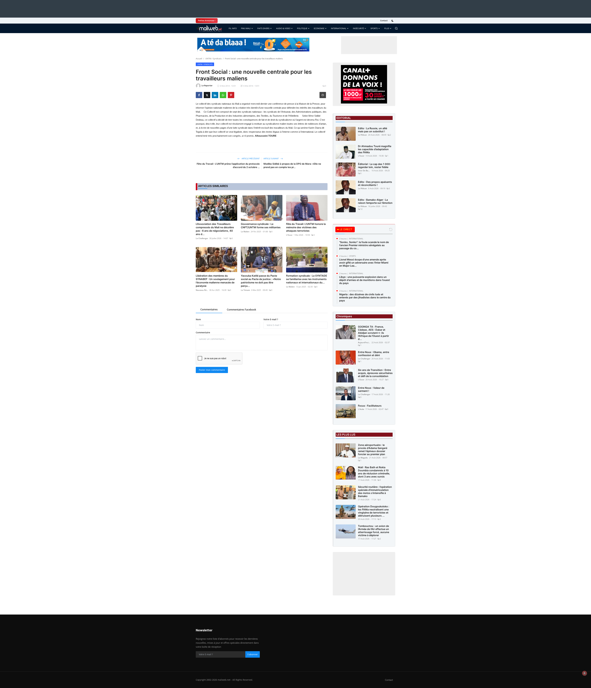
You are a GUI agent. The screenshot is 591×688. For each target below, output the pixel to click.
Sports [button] (374, 28)
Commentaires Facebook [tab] (241, 309)
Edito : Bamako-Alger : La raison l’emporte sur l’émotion (375, 201)
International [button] (338, 28)
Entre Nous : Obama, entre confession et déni (373, 354)
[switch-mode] (393, 21)
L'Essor (289, 235)
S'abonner (252, 654)
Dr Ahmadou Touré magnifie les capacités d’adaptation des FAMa (374, 149)
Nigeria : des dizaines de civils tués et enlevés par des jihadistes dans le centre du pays (365, 297)
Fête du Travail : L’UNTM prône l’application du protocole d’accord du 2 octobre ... (228, 165)
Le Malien (245, 231)
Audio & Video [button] (283, 28)
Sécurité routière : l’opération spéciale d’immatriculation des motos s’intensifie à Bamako (375, 491)
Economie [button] (319, 28)
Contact (384, 20)
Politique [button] (302, 28)
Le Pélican (362, 135)
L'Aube (361, 409)
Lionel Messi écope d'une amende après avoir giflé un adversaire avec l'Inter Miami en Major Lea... (363, 262)
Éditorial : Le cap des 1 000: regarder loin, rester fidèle (374, 165)
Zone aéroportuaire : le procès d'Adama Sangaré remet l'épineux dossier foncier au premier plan (372, 449)
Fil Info (233, 28)
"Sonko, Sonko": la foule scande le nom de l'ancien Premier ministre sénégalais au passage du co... (364, 245)
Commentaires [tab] (209, 309)
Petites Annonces (206, 20)
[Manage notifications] (584, 673)
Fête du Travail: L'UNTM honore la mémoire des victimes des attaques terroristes (306, 227)
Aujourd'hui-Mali (364, 342)
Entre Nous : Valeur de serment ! (371, 389)
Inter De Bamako (364, 170)
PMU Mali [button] (246, 28)
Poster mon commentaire (212, 369)
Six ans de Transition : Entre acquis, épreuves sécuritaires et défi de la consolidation (375, 373)
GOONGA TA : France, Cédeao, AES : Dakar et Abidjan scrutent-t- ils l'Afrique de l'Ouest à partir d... (373, 333)
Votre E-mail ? (270, 319)
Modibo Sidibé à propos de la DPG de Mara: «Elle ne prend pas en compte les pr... (292, 165)
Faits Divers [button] (263, 28)
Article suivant (271, 158)
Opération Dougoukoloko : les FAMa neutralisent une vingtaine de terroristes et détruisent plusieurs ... (373, 511)
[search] (396, 28)
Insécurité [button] (358, 28)
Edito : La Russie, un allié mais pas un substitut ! (372, 130)
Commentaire (203, 332)
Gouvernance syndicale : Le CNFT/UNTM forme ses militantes (261, 225)
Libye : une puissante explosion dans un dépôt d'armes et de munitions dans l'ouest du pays (364, 280)
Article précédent (250, 158)
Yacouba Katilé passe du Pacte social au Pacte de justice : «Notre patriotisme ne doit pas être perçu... (261, 280)
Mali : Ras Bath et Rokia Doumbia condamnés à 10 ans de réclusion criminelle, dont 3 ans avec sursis (374, 472)
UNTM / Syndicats (213, 58)
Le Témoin (245, 290)
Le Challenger (202, 238)
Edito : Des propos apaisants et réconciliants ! (375, 183)
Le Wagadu (363, 457)
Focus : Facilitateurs (370, 405)
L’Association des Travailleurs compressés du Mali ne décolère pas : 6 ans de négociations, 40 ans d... (215, 229)
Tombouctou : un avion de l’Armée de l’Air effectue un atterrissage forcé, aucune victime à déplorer (373, 530)
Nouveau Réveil (202, 290)
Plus (386, 28)
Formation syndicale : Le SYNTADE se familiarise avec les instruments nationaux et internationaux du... (306, 279)
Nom (198, 319)
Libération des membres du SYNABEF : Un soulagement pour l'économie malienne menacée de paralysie (215, 280)
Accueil (199, 58)
